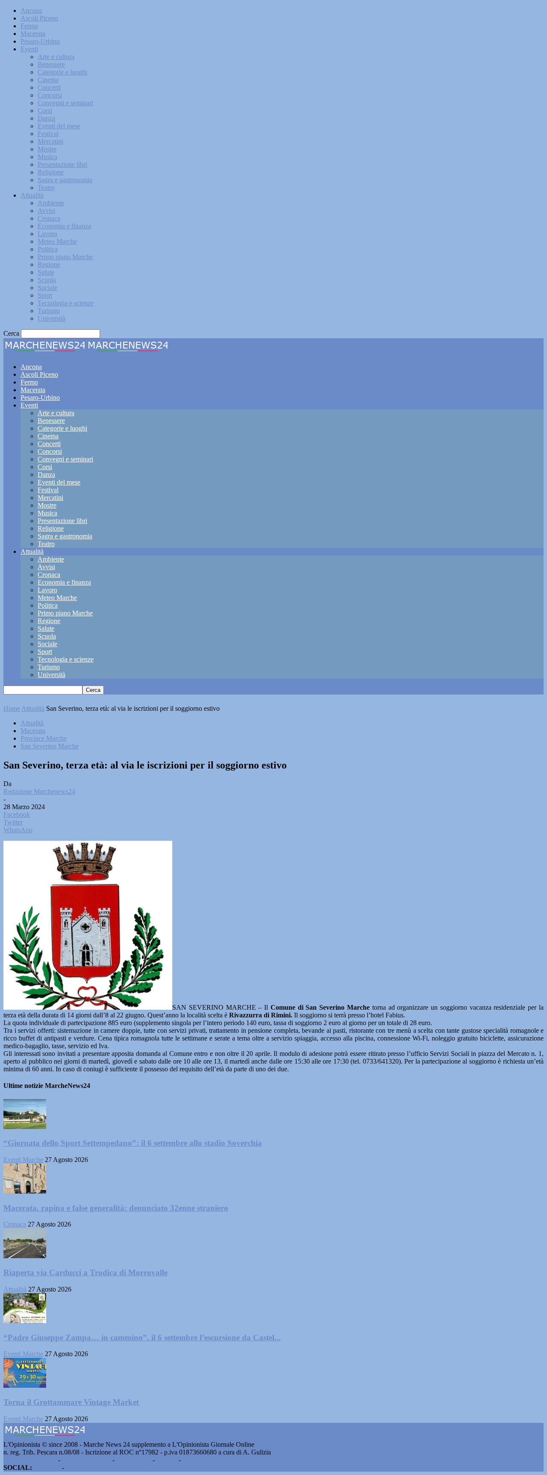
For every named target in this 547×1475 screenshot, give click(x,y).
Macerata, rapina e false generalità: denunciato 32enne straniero (115, 1207)
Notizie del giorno (86, 1459)
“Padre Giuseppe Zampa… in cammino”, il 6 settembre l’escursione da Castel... (142, 1337)
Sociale (47, 287)
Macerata (33, 33)
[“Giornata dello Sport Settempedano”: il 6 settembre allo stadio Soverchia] (24, 1126)
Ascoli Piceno (39, 18)
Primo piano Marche (65, 256)
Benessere (51, 64)
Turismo (49, 310)
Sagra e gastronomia (65, 179)
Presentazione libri (62, 164)
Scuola (47, 280)
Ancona (31, 10)
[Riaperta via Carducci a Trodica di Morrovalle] (24, 1255)
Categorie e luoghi (62, 72)
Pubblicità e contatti (29, 1459)
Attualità (32, 195)
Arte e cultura (56, 56)
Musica (47, 156)
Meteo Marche (57, 241)
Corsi (45, 110)
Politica (48, 249)
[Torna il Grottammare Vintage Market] (24, 1385)
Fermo (29, 26)
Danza (46, 118)
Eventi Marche (23, 1159)
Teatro (46, 187)
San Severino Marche (50, 746)
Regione (49, 264)
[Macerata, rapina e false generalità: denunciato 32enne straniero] (24, 1191)
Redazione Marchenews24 (39, 791)
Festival (48, 133)
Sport (45, 295)
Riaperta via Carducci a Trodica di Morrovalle (85, 1272)
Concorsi (50, 95)
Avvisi (46, 210)
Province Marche (44, 738)
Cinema (48, 79)
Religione (51, 172)
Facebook (47, 1467)
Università (51, 318)
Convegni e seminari (65, 102)
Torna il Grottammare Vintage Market (71, 1402)
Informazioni (133, 1459)
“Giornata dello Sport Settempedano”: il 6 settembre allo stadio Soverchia (132, 1142)
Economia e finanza (64, 226)
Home (11, 708)
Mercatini (50, 141)
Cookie (192, 1459)
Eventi (29, 49)
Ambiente (51, 203)
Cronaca (49, 218)
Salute (46, 272)
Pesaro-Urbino (40, 41)
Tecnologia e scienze (66, 303)
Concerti (49, 87)
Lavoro (47, 233)
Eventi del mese (59, 126)
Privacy (166, 1459)
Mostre (47, 149)
